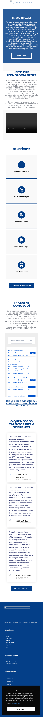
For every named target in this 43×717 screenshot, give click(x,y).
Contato (8, 644)
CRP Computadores (12, 662)
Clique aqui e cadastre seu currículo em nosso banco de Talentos (21, 403)
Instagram (10, 681)
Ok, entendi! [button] (21, 709)
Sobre (8, 646)
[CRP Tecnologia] (21, 3)
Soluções (9, 648)
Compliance (10, 642)
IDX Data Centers (11, 664)
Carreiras (9, 638)
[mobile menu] (40, 3)
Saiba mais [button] (16, 703)
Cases (8, 640)
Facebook (10, 679)
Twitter (9, 684)
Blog (7, 636)
